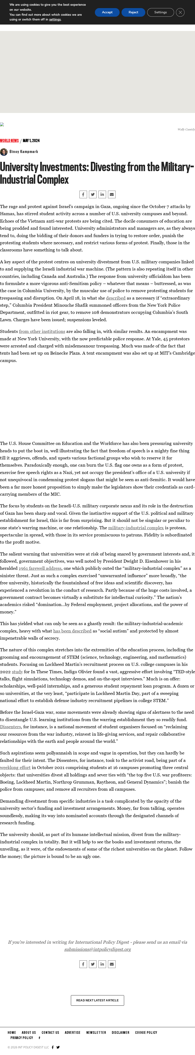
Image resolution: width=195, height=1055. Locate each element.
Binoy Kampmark (24, 152)
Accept (107, 12)
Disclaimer (120, 1033)
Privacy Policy (21, 1038)
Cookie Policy (146, 1033)
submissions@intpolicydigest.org (97, 949)
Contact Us (50, 1033)
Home (12, 1033)
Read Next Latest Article (97, 1000)
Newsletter (96, 1033)
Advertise (73, 1033)
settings (55, 19)
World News (9, 141)
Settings (160, 12)
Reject (133, 12)
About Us (29, 1033)
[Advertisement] (97, 72)
